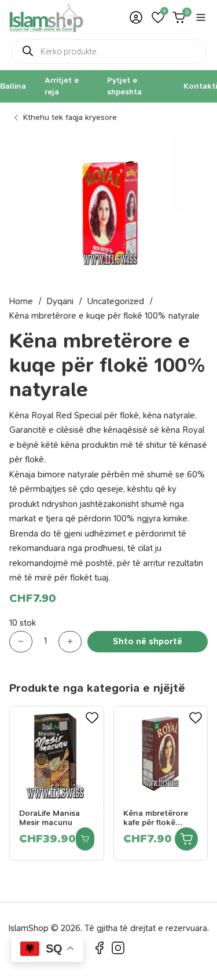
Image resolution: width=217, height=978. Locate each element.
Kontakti (200, 86)
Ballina (13, 86)
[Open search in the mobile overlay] (108, 51)
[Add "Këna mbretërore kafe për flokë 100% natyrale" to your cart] (186, 839)
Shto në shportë (147, 641)
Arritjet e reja (62, 86)
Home (21, 301)
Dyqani (60, 301)
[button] (158, 17)
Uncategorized (115, 301)
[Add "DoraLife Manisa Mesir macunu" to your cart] (85, 839)
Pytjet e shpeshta (124, 86)
